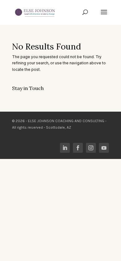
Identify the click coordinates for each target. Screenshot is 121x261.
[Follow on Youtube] (104, 148)
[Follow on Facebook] (78, 148)
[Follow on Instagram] (91, 148)
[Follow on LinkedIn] (65, 148)
